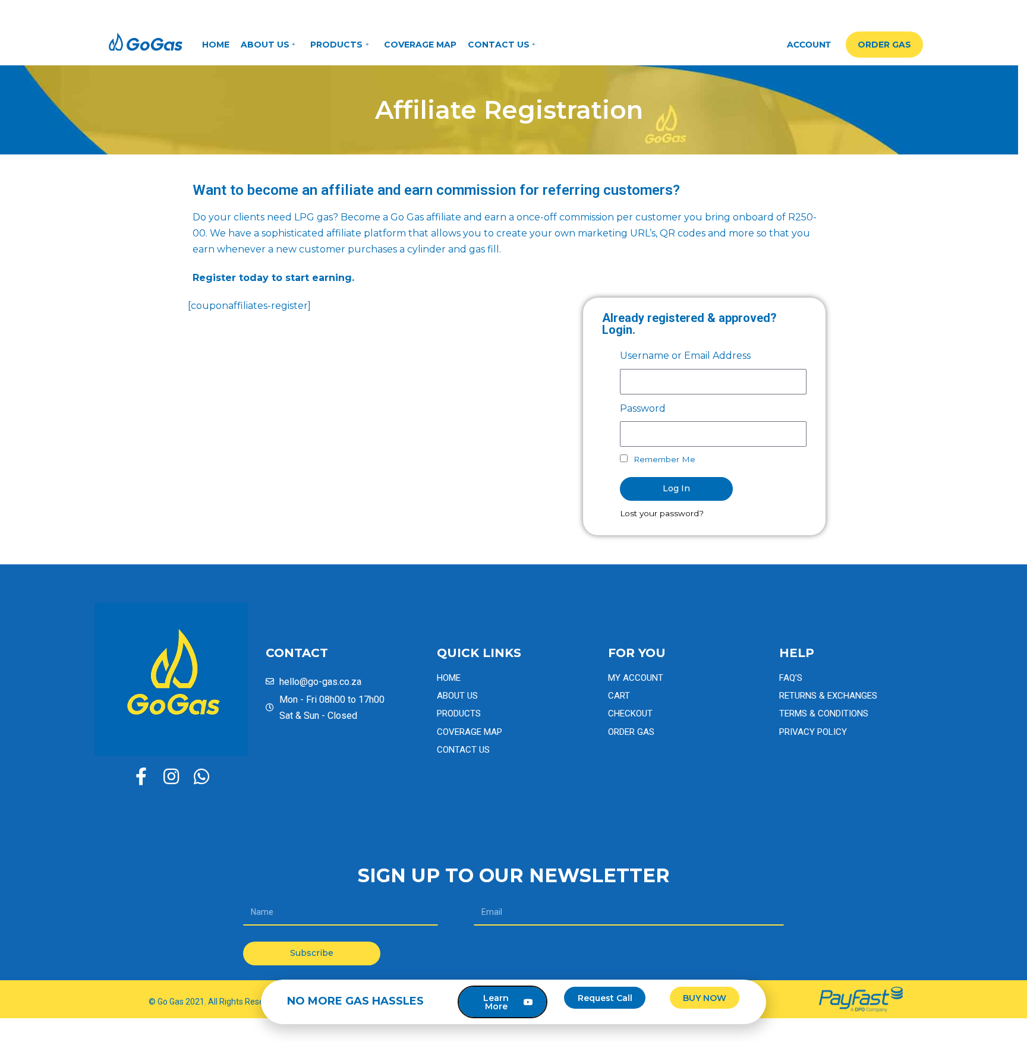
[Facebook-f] (141, 776)
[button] (884, 44)
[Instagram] (171, 776)
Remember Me (663, 459)
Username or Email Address (685, 355)
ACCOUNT (809, 44)
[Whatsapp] (201, 776)
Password (643, 408)
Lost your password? (662, 513)
